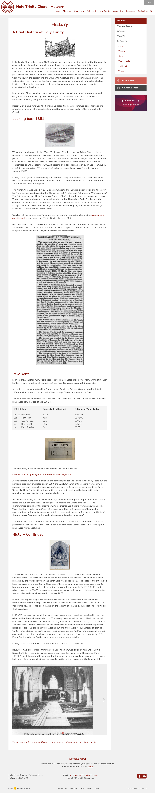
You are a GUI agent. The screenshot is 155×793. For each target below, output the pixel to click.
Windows (122, 51)
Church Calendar (130, 87)
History (120, 46)
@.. (83, 775)
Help (97, 788)
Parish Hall (122, 66)
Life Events (105, 11)
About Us (67, 11)
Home (57, 11)
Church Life (79, 11)
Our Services (128, 80)
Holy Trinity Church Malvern (40, 6)
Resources (130, 11)
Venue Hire (118, 11)
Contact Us (143, 11)
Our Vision (121, 31)
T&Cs (82, 788)
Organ (120, 56)
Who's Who (122, 36)
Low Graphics (62, 788)
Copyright (73, 788)
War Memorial (124, 61)
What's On (92, 11)
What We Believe (124, 26)
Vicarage (122, 71)
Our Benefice (122, 41)
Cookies (89, 788)
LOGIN (149, 3)
